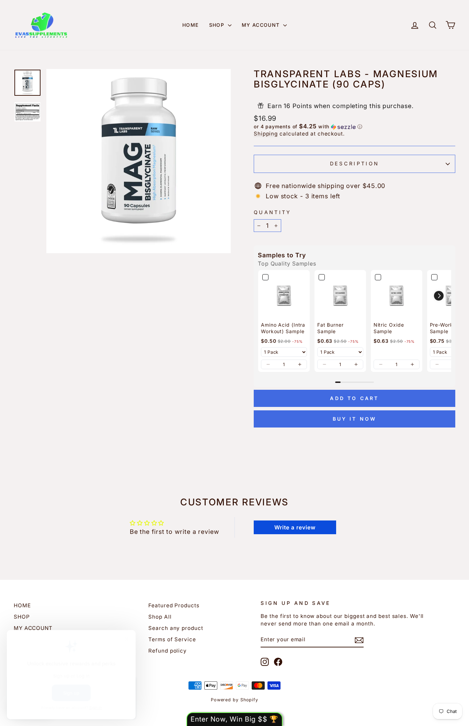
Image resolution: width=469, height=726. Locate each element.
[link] (284, 296)
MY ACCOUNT (262, 25)
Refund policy (167, 650)
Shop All (159, 616)
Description (354, 163)
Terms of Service (172, 639)
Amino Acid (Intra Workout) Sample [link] (283, 328)
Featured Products (173, 605)
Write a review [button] (295, 527)
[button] (354, 126)
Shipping (266, 133)
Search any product (175, 628)
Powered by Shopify (234, 699)
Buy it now (355, 419)
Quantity (272, 212)
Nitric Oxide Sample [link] (389, 328)
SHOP (217, 25)
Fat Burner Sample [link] (330, 328)
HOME (190, 25)
